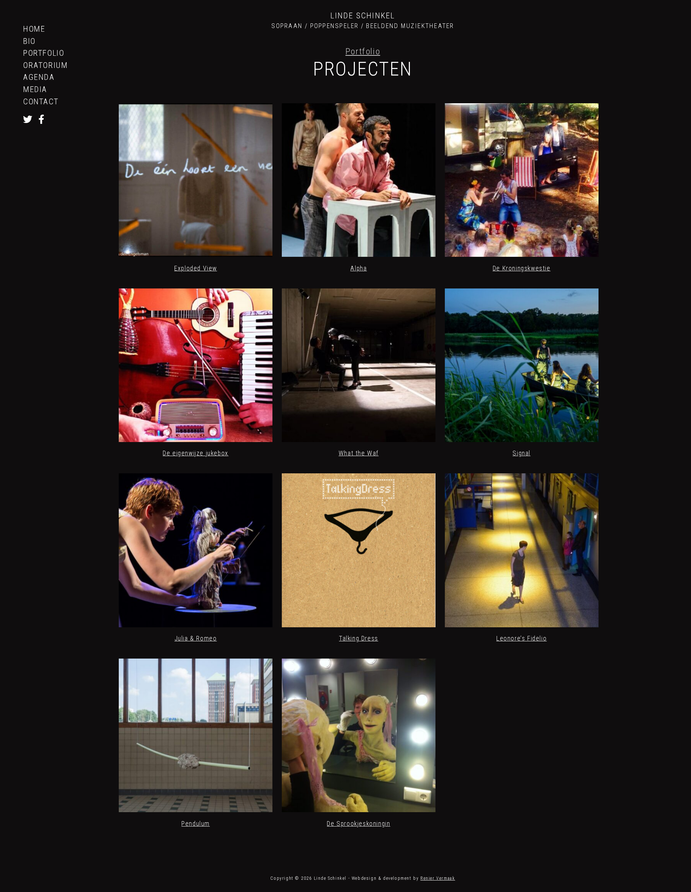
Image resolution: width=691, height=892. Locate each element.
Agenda (39, 77)
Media (35, 89)
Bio (29, 41)
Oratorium (45, 65)
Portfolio (43, 53)
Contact (40, 101)
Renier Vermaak (437, 878)
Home (34, 28)
